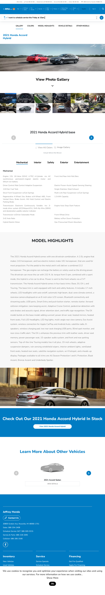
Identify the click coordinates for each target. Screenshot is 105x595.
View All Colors (44, 147)
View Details (52, 484)
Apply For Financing (77, 565)
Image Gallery (63, 147)
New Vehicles (8, 561)
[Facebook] (5, 544)
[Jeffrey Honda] (9, 8)
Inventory (9, 556)
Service (40, 556)
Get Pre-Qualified (76, 561)
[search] (103, 8)
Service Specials (42, 561)
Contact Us (13, 518)
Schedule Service (42, 565)
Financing (75, 556)
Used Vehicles (8, 565)
